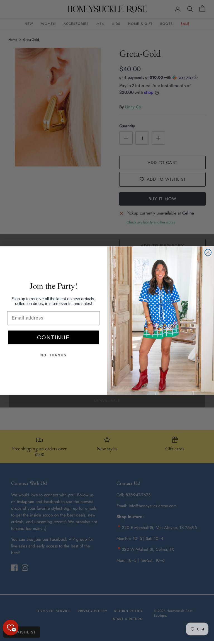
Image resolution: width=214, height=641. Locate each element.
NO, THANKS (53, 355)
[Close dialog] (208, 252)
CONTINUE (53, 337)
